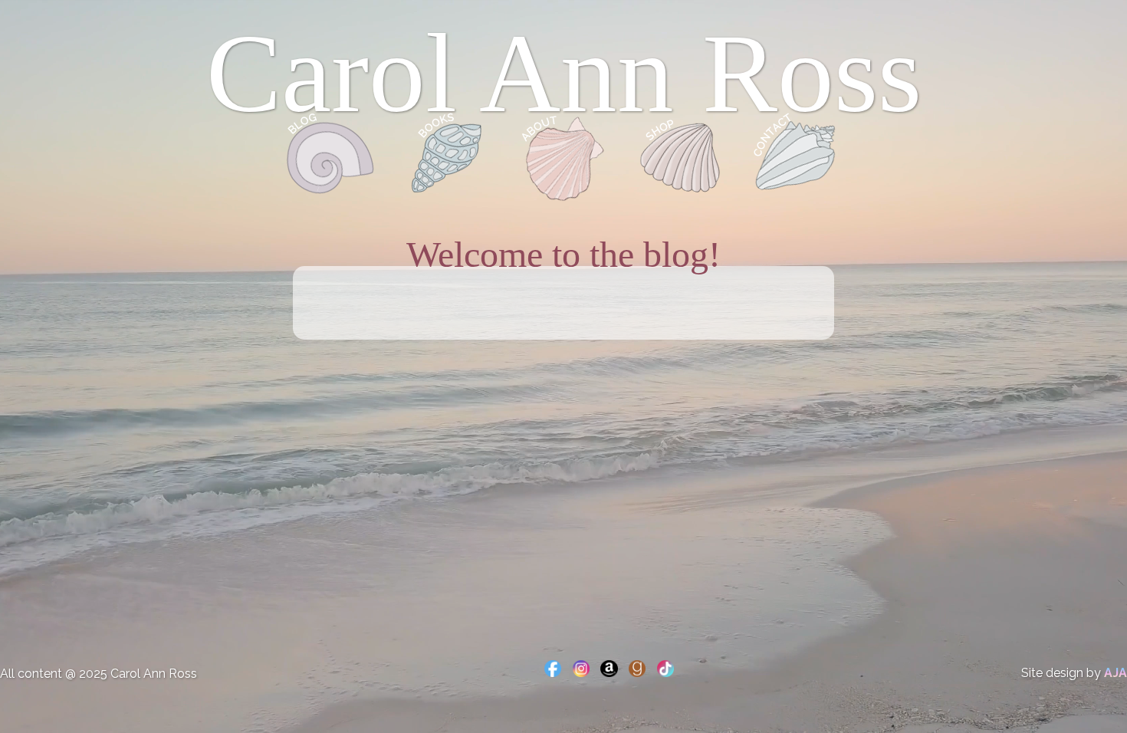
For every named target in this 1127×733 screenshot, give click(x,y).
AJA (1115, 673)
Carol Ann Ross (564, 73)
